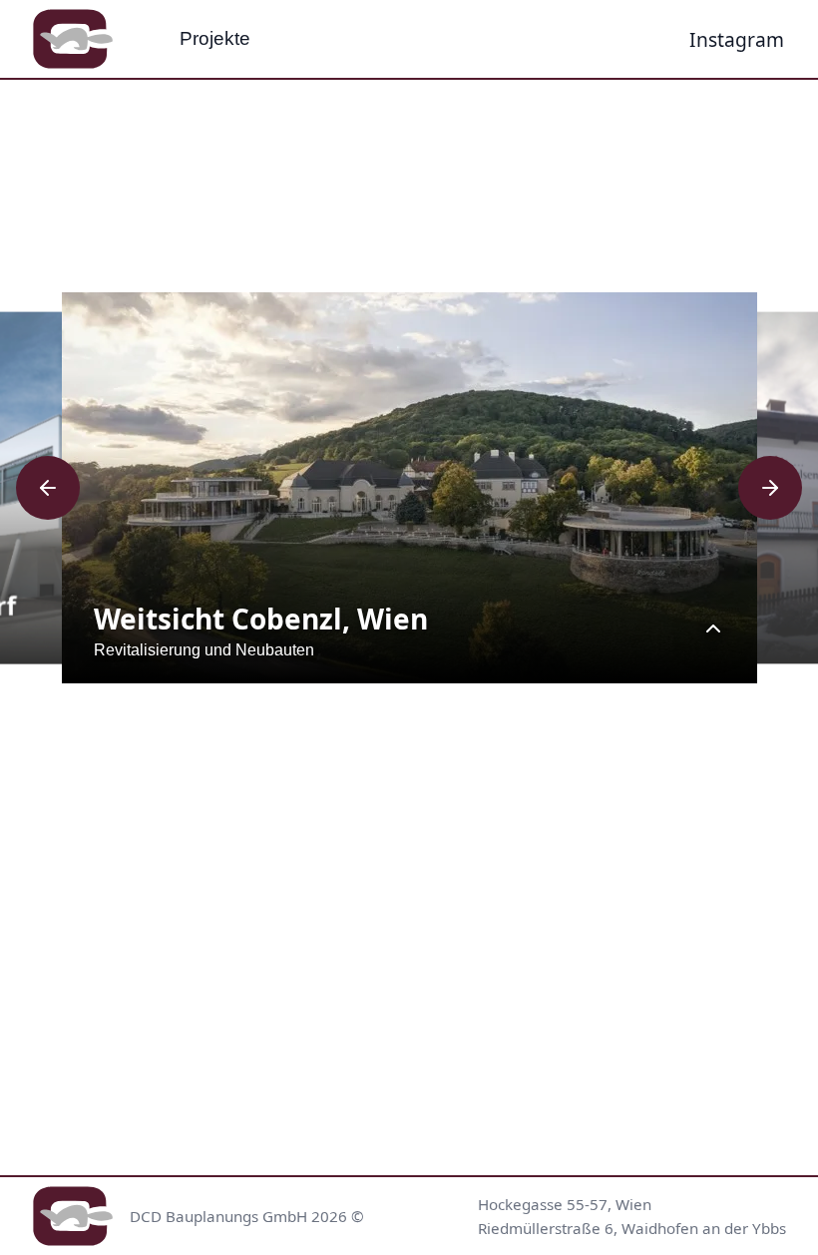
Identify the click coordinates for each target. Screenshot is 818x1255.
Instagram (737, 39)
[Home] (73, 39)
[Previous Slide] (48, 488)
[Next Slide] (770, 488)
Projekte (215, 38)
